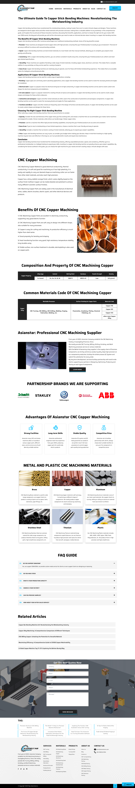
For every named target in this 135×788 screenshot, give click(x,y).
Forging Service (47, 768)
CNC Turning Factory (86, 757)
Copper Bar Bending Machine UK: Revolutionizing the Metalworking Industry (44, 625)
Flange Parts (71, 754)
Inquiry (129, 784)
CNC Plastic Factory (85, 768)
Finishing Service (47, 770)
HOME (51, 9)
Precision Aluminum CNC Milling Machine (29, 727)
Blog (82, 752)
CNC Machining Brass (61, 749)
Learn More (77, 369)
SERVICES (58, 9)
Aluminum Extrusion (48, 765)
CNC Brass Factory (85, 763)
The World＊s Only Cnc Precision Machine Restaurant (54, 727)
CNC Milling (46, 752)
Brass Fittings (72, 749)
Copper (67, 489)
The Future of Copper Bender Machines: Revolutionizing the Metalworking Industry (29, 733)
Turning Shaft (72, 752)
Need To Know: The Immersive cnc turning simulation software (80, 733)
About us (83, 749)
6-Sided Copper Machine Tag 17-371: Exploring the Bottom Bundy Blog (41, 648)
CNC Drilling (46, 758)
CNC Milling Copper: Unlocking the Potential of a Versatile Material (40, 637)
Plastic (101, 527)
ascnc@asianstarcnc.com (110, 2)
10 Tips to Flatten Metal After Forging (105, 727)
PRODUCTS (77, 9)
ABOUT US (86, 9)
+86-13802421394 (101, 752)
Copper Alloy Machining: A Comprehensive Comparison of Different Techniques (44, 631)
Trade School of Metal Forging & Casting (105, 733)
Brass (34, 489)
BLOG (93, 9)
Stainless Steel (34, 527)
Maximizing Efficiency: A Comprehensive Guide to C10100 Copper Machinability (44, 642)
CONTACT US (101, 9)
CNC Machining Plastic (61, 771)
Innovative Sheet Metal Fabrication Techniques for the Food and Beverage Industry (55, 733)
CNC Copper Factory (86, 771)
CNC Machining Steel (61, 760)
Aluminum (100, 489)
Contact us (83, 754)
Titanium (67, 527)
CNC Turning (46, 749)
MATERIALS (67, 9)
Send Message (68, 712)
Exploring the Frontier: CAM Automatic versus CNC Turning (80, 727)
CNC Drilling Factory (86, 766)
